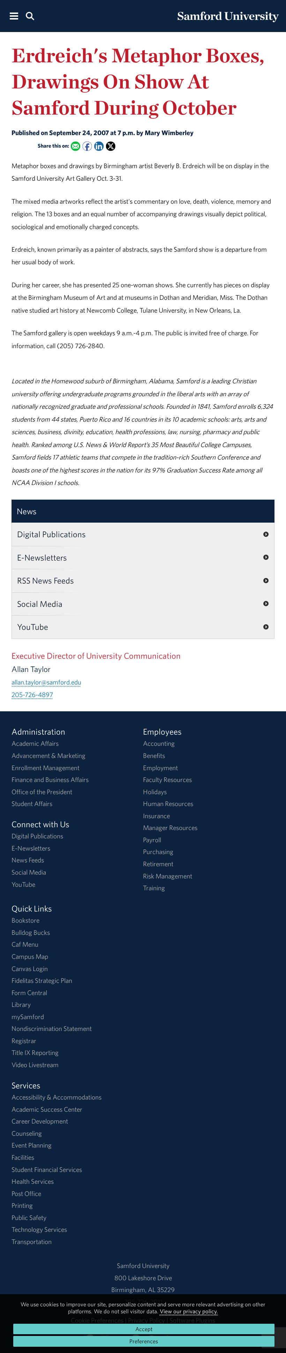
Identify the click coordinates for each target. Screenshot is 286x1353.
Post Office (26, 1193)
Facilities (23, 1157)
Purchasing (158, 851)
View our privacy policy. (189, 1311)
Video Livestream (35, 1065)
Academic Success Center (47, 1109)
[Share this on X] (110, 146)
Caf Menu (25, 944)
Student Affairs (32, 803)
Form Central (29, 992)
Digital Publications (51, 534)
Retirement (158, 864)
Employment (160, 768)
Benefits (154, 755)
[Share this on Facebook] (87, 146)
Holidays (155, 792)
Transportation (32, 1241)
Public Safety (29, 1217)
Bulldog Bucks (31, 932)
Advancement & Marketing (48, 755)
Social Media (39, 604)
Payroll (152, 840)
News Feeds (28, 860)
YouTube (32, 626)
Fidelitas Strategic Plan (42, 980)
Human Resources (168, 803)
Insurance (156, 816)
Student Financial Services (47, 1169)
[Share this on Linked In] (99, 146)
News (27, 511)
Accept (143, 1328)
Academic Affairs (35, 743)
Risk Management (167, 876)
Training (154, 888)
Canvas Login (30, 968)
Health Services (33, 1181)
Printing (22, 1205)
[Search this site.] (30, 15)
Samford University (143, 1265)
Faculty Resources (167, 779)
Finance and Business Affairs (50, 779)
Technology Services (39, 1229)
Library (21, 1004)
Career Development (40, 1121)
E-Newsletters (42, 557)
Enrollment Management (46, 768)
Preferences (143, 1341)
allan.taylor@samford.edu (46, 682)
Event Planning (32, 1145)
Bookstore (25, 920)
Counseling (27, 1133)
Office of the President (42, 792)
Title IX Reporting (35, 1052)
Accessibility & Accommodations (56, 1097)
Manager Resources (170, 827)
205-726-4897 (32, 694)
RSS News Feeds (45, 580)
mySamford (28, 1016)
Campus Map (30, 956)
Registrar (24, 1041)
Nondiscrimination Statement (52, 1028)
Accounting (159, 743)
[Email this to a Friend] (75, 146)
